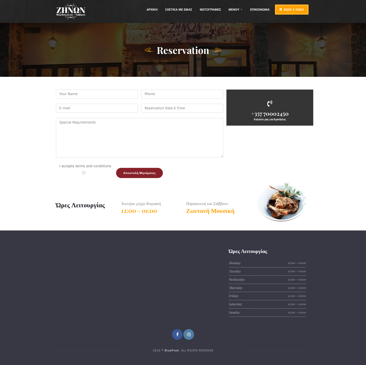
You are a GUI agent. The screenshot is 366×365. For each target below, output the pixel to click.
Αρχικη (152, 9)
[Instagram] (188, 334)
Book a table (294, 9)
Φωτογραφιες (210, 9)
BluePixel (172, 350)
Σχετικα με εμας (178, 9)
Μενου (234, 9)
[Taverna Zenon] (71, 11)
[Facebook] (177, 334)
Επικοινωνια (260, 9)
